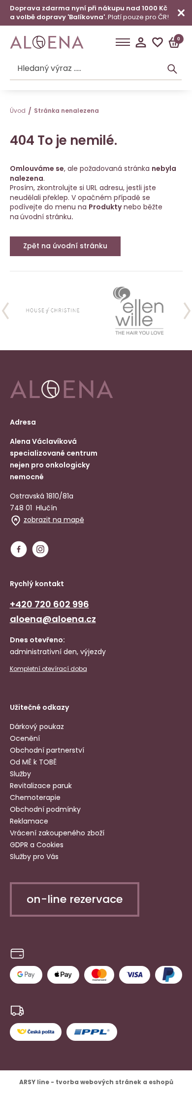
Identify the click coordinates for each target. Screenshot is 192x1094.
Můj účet (140, 42)
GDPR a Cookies (37, 845)
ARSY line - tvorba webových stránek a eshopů (96, 1082)
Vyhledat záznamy (172, 69)
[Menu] (123, 42)
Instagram (40, 549)
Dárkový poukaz (37, 726)
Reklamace (29, 821)
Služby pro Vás (34, 857)
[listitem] (53, 310)
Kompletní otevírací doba (48, 669)
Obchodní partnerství (47, 750)
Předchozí (5, 311)
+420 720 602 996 (49, 604)
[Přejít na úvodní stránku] (47, 42)
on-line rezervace (75, 899)
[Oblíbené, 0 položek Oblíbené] (157, 42)
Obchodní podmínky (45, 809)
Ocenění (25, 738)
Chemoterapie (35, 797)
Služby (20, 774)
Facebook (19, 549)
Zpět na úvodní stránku (65, 246)
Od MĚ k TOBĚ (33, 762)
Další (187, 311)
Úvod (18, 110)
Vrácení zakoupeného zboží (57, 833)
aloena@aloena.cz (53, 619)
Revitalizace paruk (41, 786)
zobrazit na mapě (54, 520)
